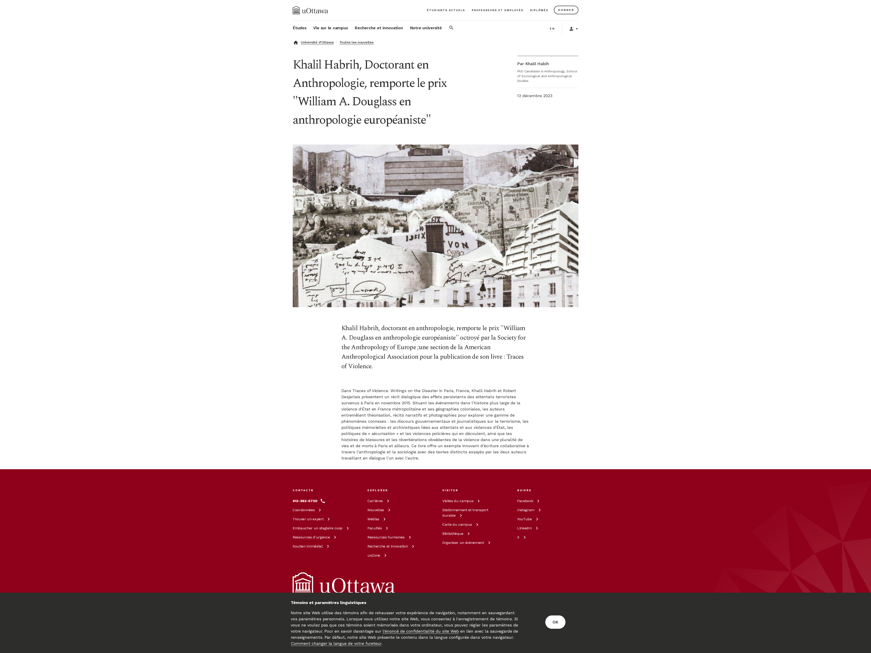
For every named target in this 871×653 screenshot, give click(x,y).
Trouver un (308, 519)
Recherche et (387, 546)
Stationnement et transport (465, 513)
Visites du (457, 501)
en (552, 28)
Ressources (311, 537)
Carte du (457, 524)
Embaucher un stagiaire (318, 528)
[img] (310, 10)
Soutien (308, 546)
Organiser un (463, 542)
